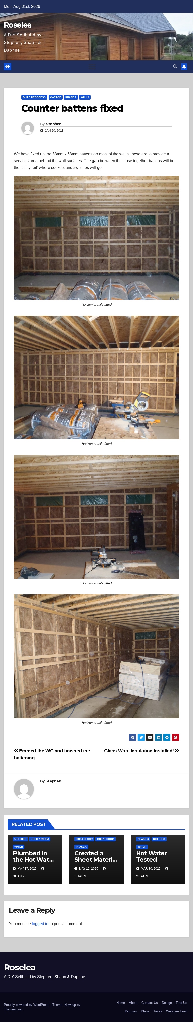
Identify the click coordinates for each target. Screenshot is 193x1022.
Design (167, 1003)
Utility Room (40, 839)
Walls (85, 97)
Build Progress (34, 97)
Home (120, 1003)
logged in (40, 924)
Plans (145, 1011)
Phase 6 (81, 846)
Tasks (157, 1011)
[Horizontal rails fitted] (96, 238)
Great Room (105, 839)
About (133, 1003)
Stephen (54, 124)
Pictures (131, 1011)
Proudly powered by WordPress (27, 1005)
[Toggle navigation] (92, 66)
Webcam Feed (176, 1011)
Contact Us (149, 1003)
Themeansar (13, 1009)
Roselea (17, 25)
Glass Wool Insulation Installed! (139, 750)
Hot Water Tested (151, 856)
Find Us (181, 1003)
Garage (55, 97)
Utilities (20, 839)
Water (18, 846)
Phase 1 (70, 97)
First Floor (84, 839)
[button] (175, 66)
